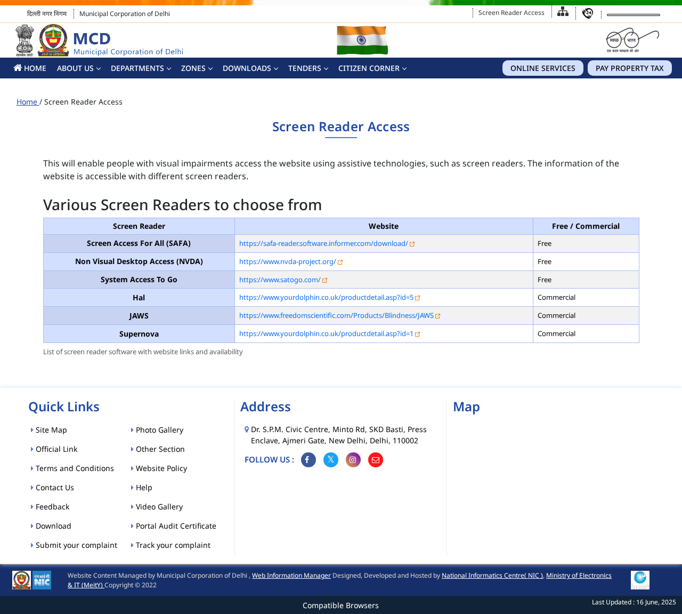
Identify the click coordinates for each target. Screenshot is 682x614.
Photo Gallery (158, 430)
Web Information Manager (291, 575)
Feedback (51, 506)
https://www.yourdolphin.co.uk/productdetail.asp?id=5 (326, 297)
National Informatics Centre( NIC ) (492, 575)
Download (52, 526)
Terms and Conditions (74, 468)
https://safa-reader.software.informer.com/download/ (323, 243)
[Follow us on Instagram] (353, 459)
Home (28, 102)
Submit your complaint (75, 545)
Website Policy (160, 468)
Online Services (542, 68)
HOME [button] (34, 68)
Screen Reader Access (511, 12)
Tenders (304, 68)
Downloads (247, 68)
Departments (137, 68)
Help (143, 487)
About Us (75, 68)
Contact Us (54, 487)
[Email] (375, 459)
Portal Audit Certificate (175, 526)
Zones (193, 68)
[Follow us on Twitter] (330, 459)
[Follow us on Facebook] (308, 459)
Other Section (159, 449)
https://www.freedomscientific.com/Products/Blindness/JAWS (336, 315)
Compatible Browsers (341, 605)
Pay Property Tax (630, 68)
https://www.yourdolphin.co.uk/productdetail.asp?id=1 (326, 333)
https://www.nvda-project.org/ (287, 261)
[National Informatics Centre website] (42, 579)
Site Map (50, 430)
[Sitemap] (563, 11)
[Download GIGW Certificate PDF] (640, 579)
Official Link (55, 449)
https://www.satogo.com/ (280, 279)
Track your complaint (172, 545)
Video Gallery (158, 506)
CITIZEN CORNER (369, 68)
